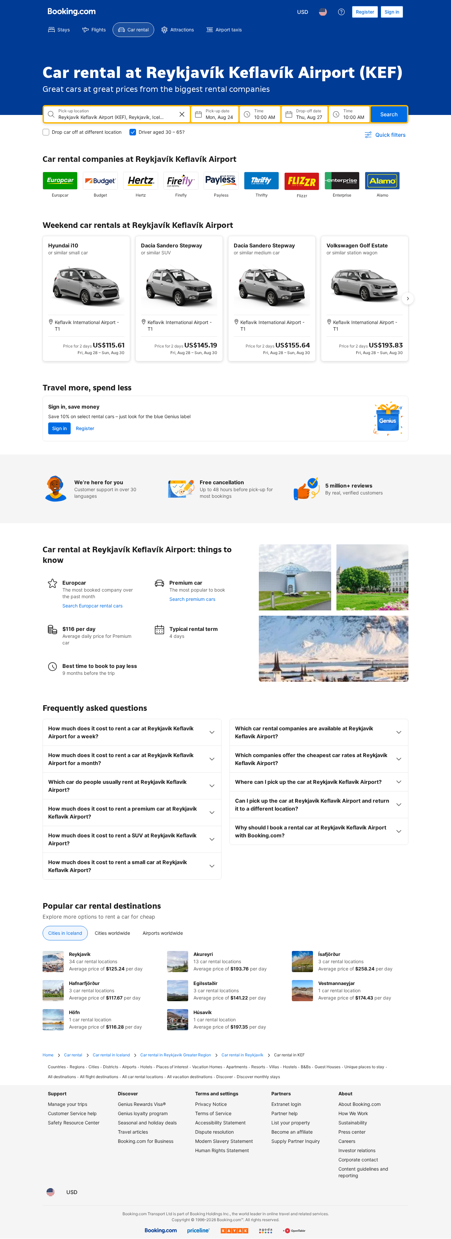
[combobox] (112, 117)
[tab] (65, 933)
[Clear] (182, 114)
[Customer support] (341, 12)
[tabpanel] (225, 990)
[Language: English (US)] (323, 12)
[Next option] (408, 299)
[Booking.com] (71, 12)
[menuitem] (59, 29)
